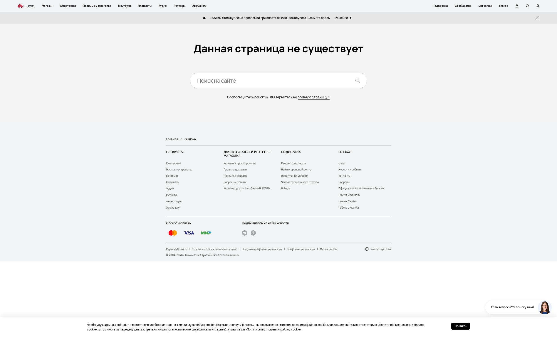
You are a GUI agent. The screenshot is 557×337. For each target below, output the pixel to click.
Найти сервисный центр (296, 169)
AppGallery (173, 207)
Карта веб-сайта (176, 249)
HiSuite (285, 188)
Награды (344, 182)
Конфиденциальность (301, 249)
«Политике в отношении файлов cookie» (273, 329)
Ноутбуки (172, 176)
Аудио (170, 188)
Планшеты (172, 182)
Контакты (344, 176)
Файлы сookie (328, 249)
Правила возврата (235, 176)
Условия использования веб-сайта (214, 249)
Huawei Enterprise (349, 195)
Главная (172, 139)
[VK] (244, 233)
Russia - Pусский (381, 249)
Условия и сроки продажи (240, 163)
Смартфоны (173, 163)
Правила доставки (235, 169)
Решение (342, 18)
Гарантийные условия (294, 176)
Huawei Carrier (347, 201)
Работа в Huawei (349, 207)
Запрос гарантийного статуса (300, 182)
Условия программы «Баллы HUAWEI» (247, 188)
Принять (460, 326)
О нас (342, 163)
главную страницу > (314, 97)
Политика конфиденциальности (262, 249)
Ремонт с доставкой (293, 163)
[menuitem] (192, 163)
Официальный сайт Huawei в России (361, 188)
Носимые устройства (179, 169)
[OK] (253, 233)
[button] (517, 6)
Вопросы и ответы (235, 182)
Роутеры (171, 195)
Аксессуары (173, 201)
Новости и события (350, 169)
